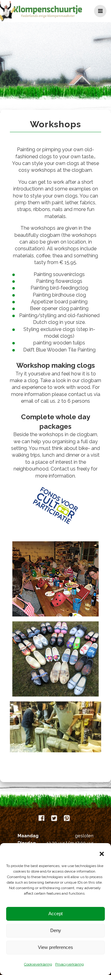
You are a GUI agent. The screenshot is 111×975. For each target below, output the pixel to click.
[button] (102, 854)
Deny (55, 930)
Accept (55, 913)
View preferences (55, 947)
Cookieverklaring (38, 964)
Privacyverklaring (69, 964)
